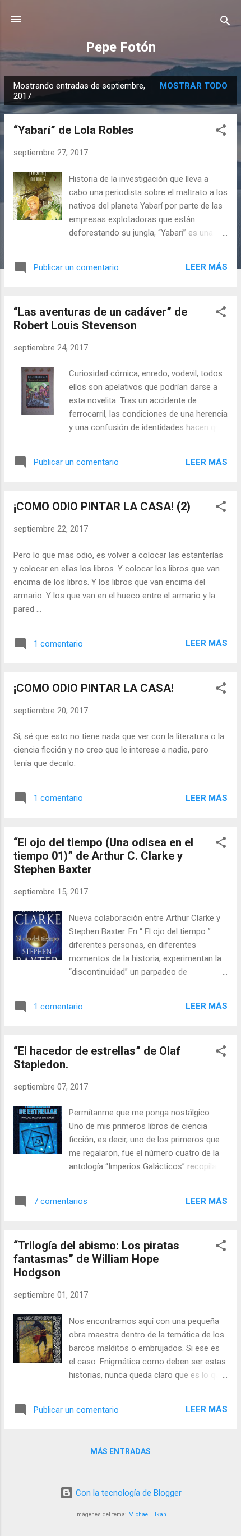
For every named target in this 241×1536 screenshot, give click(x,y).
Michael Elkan (147, 1514)
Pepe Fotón (121, 47)
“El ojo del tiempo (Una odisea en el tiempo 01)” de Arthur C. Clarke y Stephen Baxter (103, 856)
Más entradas (120, 1451)
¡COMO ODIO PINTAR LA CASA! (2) (102, 506)
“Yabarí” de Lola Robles (73, 130)
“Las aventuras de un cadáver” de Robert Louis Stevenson (100, 318)
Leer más (207, 267)
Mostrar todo (194, 86)
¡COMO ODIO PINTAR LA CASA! (93, 688)
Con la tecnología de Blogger (127, 1493)
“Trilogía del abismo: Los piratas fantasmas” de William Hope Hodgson (96, 1259)
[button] (221, 132)
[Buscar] (225, 23)
